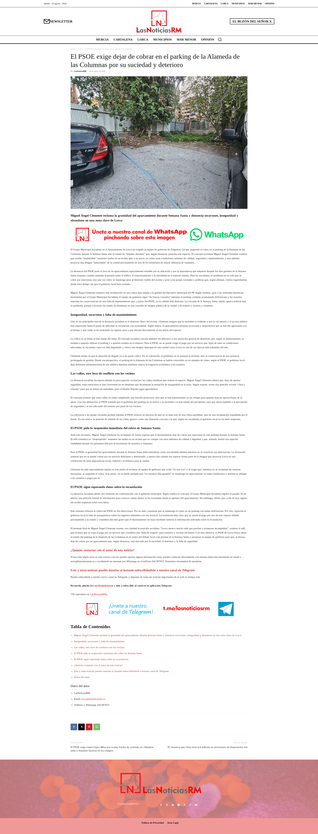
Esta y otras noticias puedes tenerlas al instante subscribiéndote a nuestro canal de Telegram (121, 671)
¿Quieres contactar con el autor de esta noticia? (98, 665)
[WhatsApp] (96, 727)
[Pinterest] (89, 727)
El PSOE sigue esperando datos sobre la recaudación (101, 659)
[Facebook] (74, 727)
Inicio (73, 49)
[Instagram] (167, 805)
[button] (220, 39)
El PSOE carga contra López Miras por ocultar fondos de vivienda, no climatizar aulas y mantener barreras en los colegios (112, 749)
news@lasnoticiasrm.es (93, 699)
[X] (81, 727)
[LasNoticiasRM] (159, 21)
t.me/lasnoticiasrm (103, 585)
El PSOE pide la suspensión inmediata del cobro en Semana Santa (108, 653)
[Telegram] (178, 805)
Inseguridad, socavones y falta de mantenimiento (99, 641)
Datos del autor (82, 677)
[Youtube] (196, 805)
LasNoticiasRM (80, 71)
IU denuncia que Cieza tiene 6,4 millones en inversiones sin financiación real (207, 747)
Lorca (80, 49)
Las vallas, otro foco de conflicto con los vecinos (99, 647)
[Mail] (173, 805)
